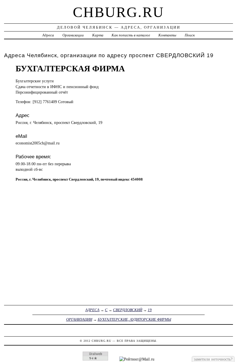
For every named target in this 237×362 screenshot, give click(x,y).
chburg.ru (118, 12)
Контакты (167, 35)
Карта (97, 35)
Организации (73, 35)
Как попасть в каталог (131, 35)
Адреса (48, 35)
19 (150, 310)
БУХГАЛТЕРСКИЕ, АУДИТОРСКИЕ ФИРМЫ (134, 319)
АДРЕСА (92, 310)
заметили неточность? (213, 359)
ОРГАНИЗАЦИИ (79, 319)
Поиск (190, 35)
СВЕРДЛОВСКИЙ (127, 310)
